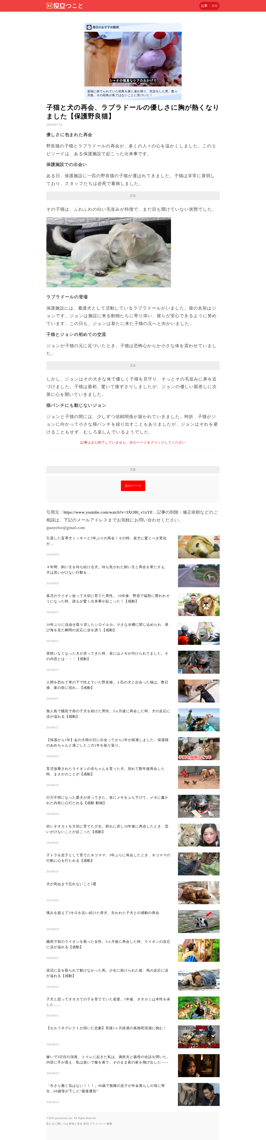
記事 (204, 5)
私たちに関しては (57, 1123)
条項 (86, 1123)
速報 (214, 5)
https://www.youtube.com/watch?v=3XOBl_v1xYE (108, 512)
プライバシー (98, 1123)
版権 (109, 1123)
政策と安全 (76, 1123)
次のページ (133, 485)
